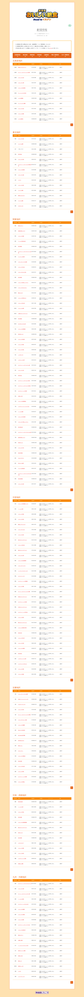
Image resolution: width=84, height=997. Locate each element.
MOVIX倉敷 (20, 817)
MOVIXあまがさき (21, 740)
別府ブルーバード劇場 (21, 950)
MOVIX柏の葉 (20, 427)
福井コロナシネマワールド (22, 550)
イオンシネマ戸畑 (21, 888)
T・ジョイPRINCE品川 (22, 241)
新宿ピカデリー (20, 225)
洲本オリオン (20, 745)
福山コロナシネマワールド (22, 827)
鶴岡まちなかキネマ (21, 195)
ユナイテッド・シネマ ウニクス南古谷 (24, 385)
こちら (50, 48)
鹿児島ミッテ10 (20, 966)
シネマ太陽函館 (20, 98)
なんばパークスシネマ (21, 704)
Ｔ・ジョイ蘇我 (20, 411)
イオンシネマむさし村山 (22, 272)
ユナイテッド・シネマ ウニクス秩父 (24, 380)
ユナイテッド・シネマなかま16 (23, 904)
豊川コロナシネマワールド (22, 622)
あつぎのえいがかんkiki (22, 323)
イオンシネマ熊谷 (21, 344)
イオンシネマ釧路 (21, 113)
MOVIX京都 (20, 761)
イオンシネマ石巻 (21, 159)
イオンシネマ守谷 (21, 447)
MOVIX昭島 (20, 277)
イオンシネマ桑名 (21, 674)
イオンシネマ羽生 (21, 349)
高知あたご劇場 (20, 863)
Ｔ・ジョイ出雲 (20, 806)
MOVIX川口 (20, 375)
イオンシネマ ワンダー (22, 565)
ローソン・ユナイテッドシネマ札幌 (24, 72)
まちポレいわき (20, 205)
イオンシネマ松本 (21, 519)
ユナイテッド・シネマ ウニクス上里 (24, 365)
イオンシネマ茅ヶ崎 (21, 303)
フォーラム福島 (20, 200)
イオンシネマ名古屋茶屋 (22, 560)
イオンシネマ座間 (21, 308)
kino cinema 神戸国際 (21, 735)
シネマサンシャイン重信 (22, 858)
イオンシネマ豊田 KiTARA (22, 627)
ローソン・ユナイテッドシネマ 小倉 (24, 893)
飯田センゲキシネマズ (21, 524)
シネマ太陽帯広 (20, 118)
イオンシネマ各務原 (21, 648)
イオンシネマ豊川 (21, 617)
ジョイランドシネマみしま (22, 663)
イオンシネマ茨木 (21, 709)
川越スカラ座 (20, 396)
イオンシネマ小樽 (21, 82)
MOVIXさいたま (20, 334)
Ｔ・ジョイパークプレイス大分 (23, 945)
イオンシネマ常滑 (21, 643)
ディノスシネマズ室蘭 (21, 103)
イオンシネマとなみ (21, 529)
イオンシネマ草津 (21, 771)
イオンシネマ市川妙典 (21, 416)
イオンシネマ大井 (21, 370)
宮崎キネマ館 (20, 955)
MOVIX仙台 (20, 154)
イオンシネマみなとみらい (22, 287)
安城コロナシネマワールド (22, 596)
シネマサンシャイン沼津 (22, 658)
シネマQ (19, 971)
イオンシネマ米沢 (21, 185)
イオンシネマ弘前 (21, 138)
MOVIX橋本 (20, 318)
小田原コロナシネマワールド (23, 313)
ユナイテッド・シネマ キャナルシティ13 (24, 883)
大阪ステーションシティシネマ (23, 699)
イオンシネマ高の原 (21, 766)
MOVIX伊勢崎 (20, 478)
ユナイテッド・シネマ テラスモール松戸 (24, 432)
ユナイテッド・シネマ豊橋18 (23, 581)
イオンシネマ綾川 (21, 853)
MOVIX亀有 (20, 246)
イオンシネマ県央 (21, 514)
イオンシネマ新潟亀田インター (23, 503)
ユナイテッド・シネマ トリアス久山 (24, 924)
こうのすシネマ (20, 354)
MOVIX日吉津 (20, 801)
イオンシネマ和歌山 (21, 781)
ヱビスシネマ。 (20, 750)
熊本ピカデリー (20, 935)
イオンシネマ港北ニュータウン (23, 282)
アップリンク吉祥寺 (21, 256)
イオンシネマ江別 (21, 77)
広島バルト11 (20, 832)
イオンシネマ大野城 (21, 914)
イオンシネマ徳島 (21, 848)
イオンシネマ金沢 (21, 534)
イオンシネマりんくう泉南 (22, 719)
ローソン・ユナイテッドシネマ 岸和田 (24, 714)
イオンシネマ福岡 (21, 919)
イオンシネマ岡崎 (21, 586)
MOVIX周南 (20, 837)
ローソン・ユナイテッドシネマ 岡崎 (24, 591)
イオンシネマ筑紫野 (21, 909)
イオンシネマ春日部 (21, 339)
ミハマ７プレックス (21, 976)
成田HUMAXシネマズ (21, 437)
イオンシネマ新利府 (21, 169)
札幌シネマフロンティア (22, 67)
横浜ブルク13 (20, 292)
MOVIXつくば (20, 442)
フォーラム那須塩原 (21, 468)
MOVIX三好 (20, 632)
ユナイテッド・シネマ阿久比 (23, 612)
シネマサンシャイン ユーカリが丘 (23, 406)
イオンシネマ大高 (21, 555)
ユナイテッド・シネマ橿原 (22, 776)
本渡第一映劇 (20, 940)
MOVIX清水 (20, 653)
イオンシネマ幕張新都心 (22, 401)
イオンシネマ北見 (21, 108)
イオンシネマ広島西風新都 (22, 822)
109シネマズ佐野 (21, 463)
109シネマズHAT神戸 (21, 730)
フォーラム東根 (20, 190)
